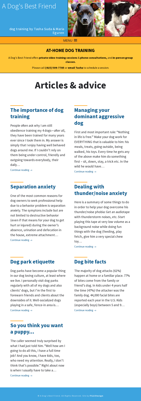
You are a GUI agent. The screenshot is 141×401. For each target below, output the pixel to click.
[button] (67, 40)
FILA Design (96, 395)
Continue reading (19, 170)
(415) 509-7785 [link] (54, 67)
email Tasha (75, 67)
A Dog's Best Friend (29, 6)
